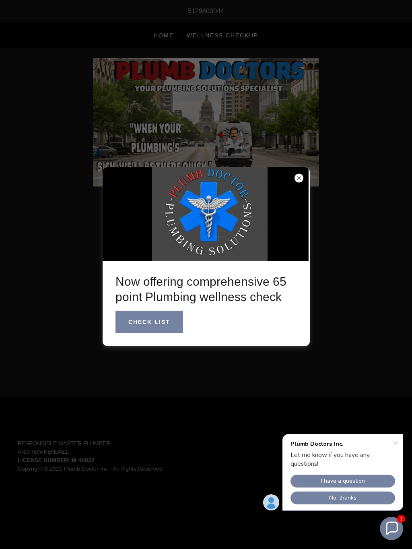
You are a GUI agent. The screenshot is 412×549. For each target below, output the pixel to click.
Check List (149, 322)
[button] (391, 528)
